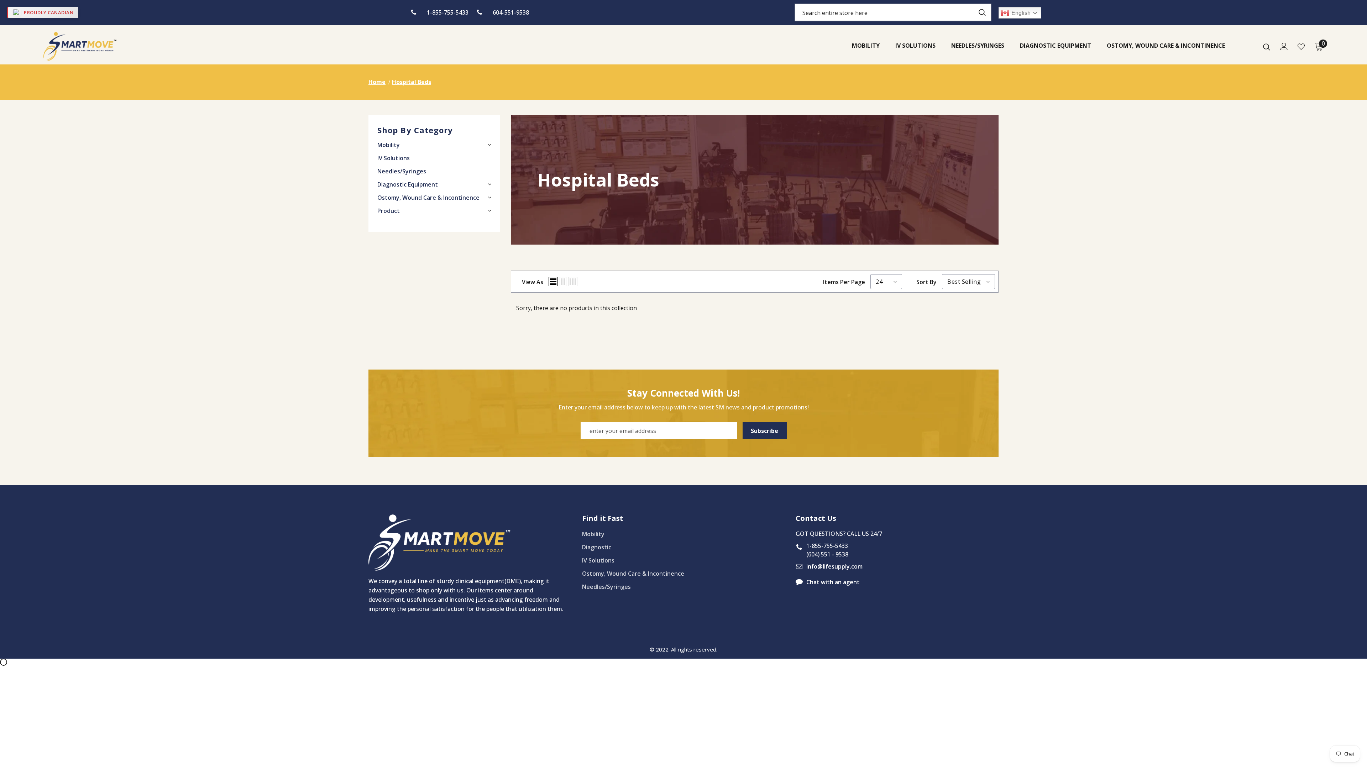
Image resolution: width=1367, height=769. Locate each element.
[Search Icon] (1266, 46)
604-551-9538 (511, 12)
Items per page (844, 282)
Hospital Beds (411, 82)
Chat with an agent (833, 582)
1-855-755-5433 (447, 12)
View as (532, 282)
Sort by (926, 282)
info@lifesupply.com (834, 566)
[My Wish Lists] (1301, 46)
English (1021, 13)
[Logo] (79, 46)
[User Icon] (1284, 46)
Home (377, 82)
